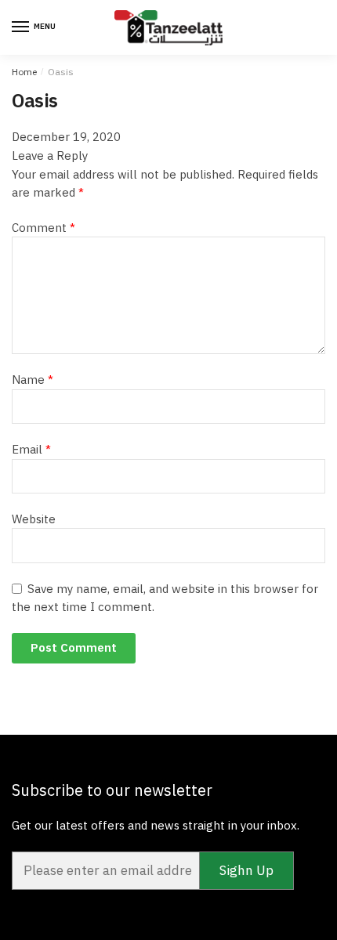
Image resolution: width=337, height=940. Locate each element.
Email (31, 449)
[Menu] (21, 27)
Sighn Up (246, 870)
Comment (43, 227)
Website (34, 519)
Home (24, 72)
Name (32, 379)
